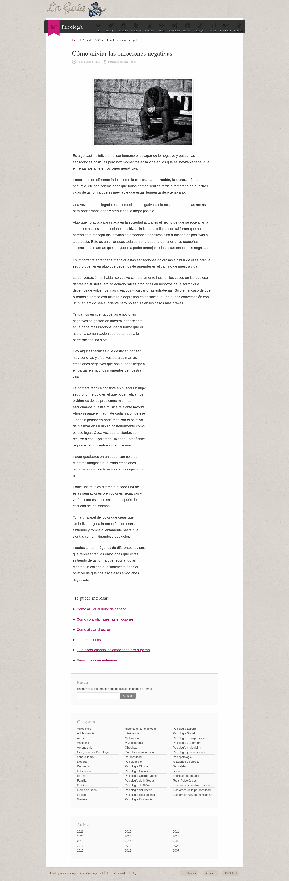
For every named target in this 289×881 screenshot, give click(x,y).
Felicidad (82, 785)
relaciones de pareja (186, 761)
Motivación (132, 738)
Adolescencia (85, 733)
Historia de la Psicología (140, 728)
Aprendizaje (84, 747)
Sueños (178, 771)
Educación (136, 30)
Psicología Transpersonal (189, 738)
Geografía (174, 30)
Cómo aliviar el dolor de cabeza (101, 609)
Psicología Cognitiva (138, 771)
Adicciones (84, 728)
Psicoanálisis (133, 761)
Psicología (225, 30)
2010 (176, 836)
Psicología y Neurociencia (189, 752)
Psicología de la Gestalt (140, 780)
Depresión (83, 766)
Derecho (123, 30)
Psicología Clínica (136, 766)
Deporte (82, 761)
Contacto (211, 873)
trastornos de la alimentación (191, 785)
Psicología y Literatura (187, 742)
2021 (80, 831)
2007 (176, 850)
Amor (80, 738)
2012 (128, 850)
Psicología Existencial (139, 799)
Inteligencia (132, 733)
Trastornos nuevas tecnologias (192, 794)
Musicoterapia (134, 742)
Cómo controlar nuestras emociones (105, 619)
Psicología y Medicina (187, 747)
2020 (80, 836)
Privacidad (191, 873)
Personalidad (133, 757)
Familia (81, 780)
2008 (176, 845)
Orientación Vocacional (139, 752)
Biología (111, 30)
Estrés (81, 775)
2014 (128, 841)
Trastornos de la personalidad (192, 790)
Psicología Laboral (184, 728)
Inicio (75, 40)
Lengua (200, 30)
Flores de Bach (87, 790)
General (82, 799)
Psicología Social (184, 733)
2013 (128, 845)
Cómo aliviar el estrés (94, 630)
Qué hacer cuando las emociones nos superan (113, 650)
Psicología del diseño (138, 790)
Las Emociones (89, 640)
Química (238, 30)
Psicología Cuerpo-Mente (141, 775)
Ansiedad (88, 40)
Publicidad (231, 873)
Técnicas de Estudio (186, 775)
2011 (176, 831)
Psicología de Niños (137, 785)
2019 (80, 841)
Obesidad (131, 747)
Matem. (213, 30)
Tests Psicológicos (185, 780)
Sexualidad (180, 766)
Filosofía (149, 30)
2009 (176, 841)
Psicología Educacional (140, 794)
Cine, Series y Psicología (93, 752)
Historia (187, 30)
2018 (80, 845)
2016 (128, 831)
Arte (98, 30)
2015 (128, 836)
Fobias (81, 794)
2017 (80, 850)
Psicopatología (182, 757)
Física (162, 30)
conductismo (85, 757)
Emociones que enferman (97, 660)
